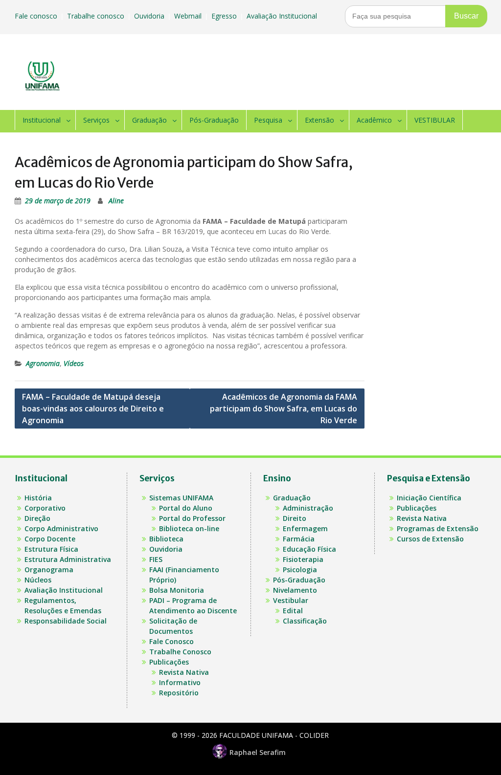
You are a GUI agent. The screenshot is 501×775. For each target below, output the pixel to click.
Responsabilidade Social (65, 620)
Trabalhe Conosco (180, 651)
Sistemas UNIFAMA (181, 497)
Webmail (189, 16)
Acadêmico (374, 120)
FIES (155, 559)
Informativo (180, 682)
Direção (37, 518)
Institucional (42, 120)
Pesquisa (268, 120)
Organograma (48, 569)
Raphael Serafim (257, 752)
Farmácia (299, 538)
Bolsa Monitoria (176, 590)
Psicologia (300, 569)
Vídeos (74, 363)
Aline (116, 200)
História (38, 497)
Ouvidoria (150, 16)
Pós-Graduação (214, 120)
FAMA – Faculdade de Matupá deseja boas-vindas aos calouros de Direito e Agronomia (93, 408)
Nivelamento (295, 590)
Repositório (179, 692)
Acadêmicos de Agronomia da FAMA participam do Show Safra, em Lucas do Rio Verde (283, 408)
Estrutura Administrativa (67, 559)
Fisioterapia (303, 559)
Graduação (149, 120)
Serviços (96, 120)
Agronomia (43, 363)
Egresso (225, 16)
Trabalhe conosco (96, 16)
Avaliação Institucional (283, 16)
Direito (294, 518)
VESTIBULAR (434, 120)
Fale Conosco (171, 641)
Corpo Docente (49, 538)
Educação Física (309, 549)
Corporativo (45, 508)
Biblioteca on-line (189, 528)
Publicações (169, 662)
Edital (293, 610)
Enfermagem (305, 528)
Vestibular (290, 600)
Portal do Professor (192, 518)
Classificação (305, 620)
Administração (308, 508)
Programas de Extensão (437, 528)
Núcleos (37, 579)
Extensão (319, 120)
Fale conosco (37, 16)
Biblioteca (166, 538)
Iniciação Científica (429, 497)
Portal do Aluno (185, 508)
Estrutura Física (51, 549)
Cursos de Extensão (430, 538)
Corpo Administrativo (61, 528)
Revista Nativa (184, 672)
